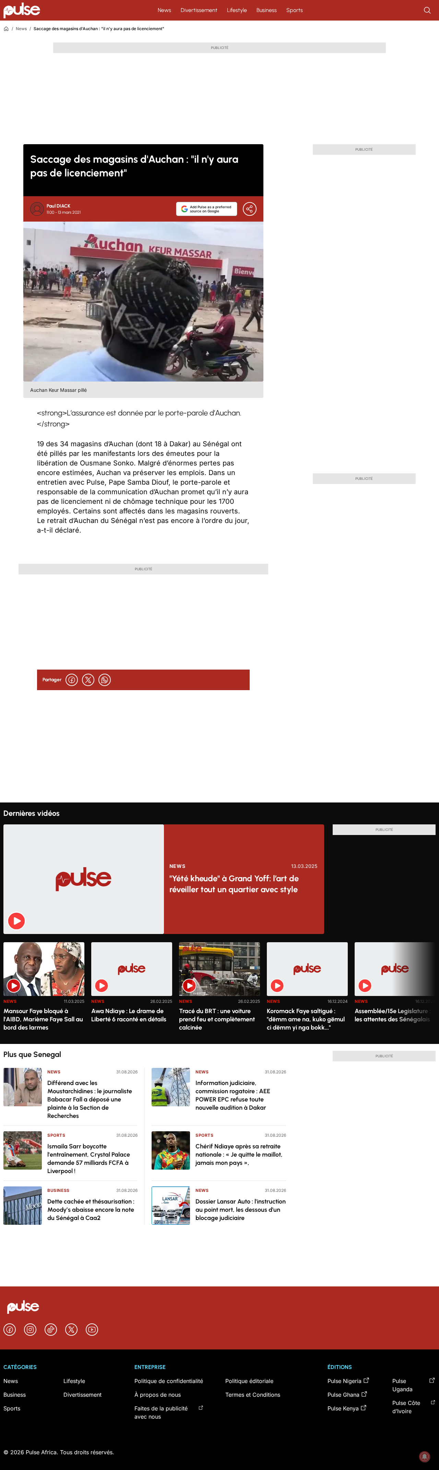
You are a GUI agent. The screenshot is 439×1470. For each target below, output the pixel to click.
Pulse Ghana (343, 1394)
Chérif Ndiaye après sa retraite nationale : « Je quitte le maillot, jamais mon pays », (239, 1155)
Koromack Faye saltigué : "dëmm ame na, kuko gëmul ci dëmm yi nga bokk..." (306, 1019)
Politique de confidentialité (168, 1381)
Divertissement (199, 10)
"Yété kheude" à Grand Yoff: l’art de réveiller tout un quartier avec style (234, 883)
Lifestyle (237, 10)
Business (267, 10)
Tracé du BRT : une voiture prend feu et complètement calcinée (217, 1019)
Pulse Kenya (343, 1408)
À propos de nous (157, 1394)
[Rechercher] (428, 10)
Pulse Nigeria (344, 1381)
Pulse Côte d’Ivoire (406, 1407)
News (164, 10)
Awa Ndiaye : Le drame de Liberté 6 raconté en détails (128, 1015)
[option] (43, 990)
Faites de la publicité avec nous (161, 1412)
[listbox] (219, 988)
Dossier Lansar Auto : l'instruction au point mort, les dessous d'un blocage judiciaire (240, 1210)
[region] (219, 988)
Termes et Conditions (252, 1394)
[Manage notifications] (424, 1456)
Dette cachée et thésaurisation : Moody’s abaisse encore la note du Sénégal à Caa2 (90, 1210)
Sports (294, 10)
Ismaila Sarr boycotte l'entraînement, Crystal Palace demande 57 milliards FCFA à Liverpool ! (88, 1159)
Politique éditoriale (249, 1381)
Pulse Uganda (402, 1385)
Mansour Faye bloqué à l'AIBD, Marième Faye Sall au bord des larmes (43, 1019)
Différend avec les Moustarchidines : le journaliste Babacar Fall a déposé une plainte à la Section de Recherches (89, 1099)
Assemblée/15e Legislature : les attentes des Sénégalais (393, 1015)
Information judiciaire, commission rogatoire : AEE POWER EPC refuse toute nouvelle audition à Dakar (232, 1095)
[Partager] (250, 209)
